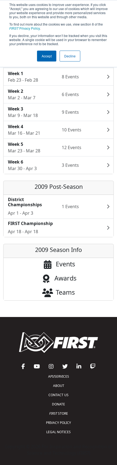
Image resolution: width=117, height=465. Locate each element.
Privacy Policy (24, 28)
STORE (58, 413)
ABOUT (58, 385)
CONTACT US (58, 395)
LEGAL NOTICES (58, 432)
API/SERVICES (58, 376)
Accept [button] (47, 56)
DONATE (58, 404)
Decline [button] (70, 56)
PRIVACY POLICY (58, 422)
